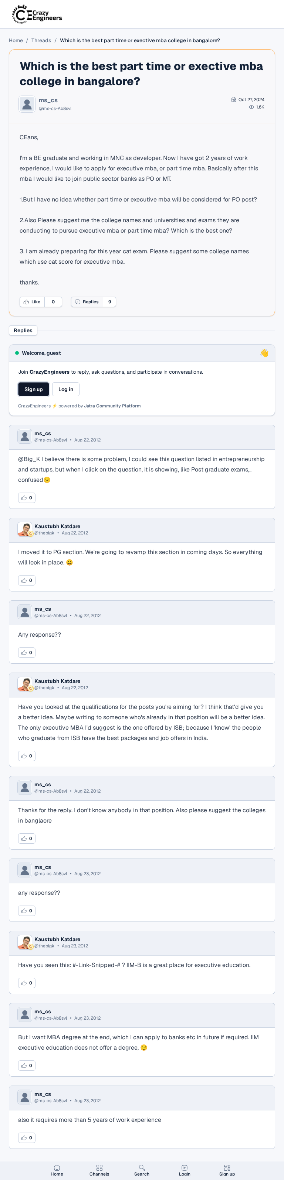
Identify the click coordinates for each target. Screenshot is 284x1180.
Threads (41, 40)
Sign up (33, 389)
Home (16, 40)
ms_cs (48, 100)
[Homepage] (37, 14)
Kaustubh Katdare (57, 526)
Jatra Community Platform (112, 406)
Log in (65, 389)
